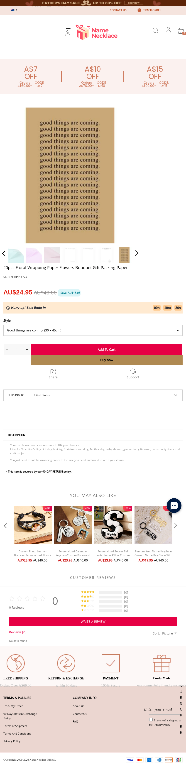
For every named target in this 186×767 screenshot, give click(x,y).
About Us (78, 706)
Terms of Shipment (15, 726)
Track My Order (13, 706)
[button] (13, 174)
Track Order (152, 10)
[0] (181, 31)
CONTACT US (118, 10)
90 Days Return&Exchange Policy (20, 716)
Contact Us (80, 714)
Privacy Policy (11, 741)
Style (7, 320)
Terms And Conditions (17, 733)
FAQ (75, 721)
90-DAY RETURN (52, 471)
